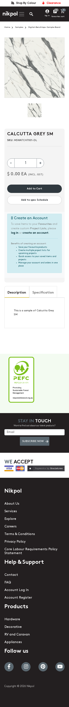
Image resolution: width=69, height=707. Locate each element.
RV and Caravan (17, 634)
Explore (10, 519)
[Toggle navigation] (21, 14)
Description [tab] (17, 292)
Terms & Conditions (19, 534)
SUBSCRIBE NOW (33, 441)
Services (10, 511)
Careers (10, 526)
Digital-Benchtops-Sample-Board (44, 27)
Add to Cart (34, 189)
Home (7, 27)
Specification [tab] (43, 292)
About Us (11, 504)
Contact (11, 575)
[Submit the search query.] (28, 14)
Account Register (18, 598)
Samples (19, 27)
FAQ (7, 582)
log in (47, 16)
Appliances (13, 642)
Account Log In (16, 590)
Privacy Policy (15, 542)
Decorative (13, 627)
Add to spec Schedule (34, 200)
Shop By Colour (25, 3)
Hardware (12, 619)
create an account (35, 233)
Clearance (53, 3)
